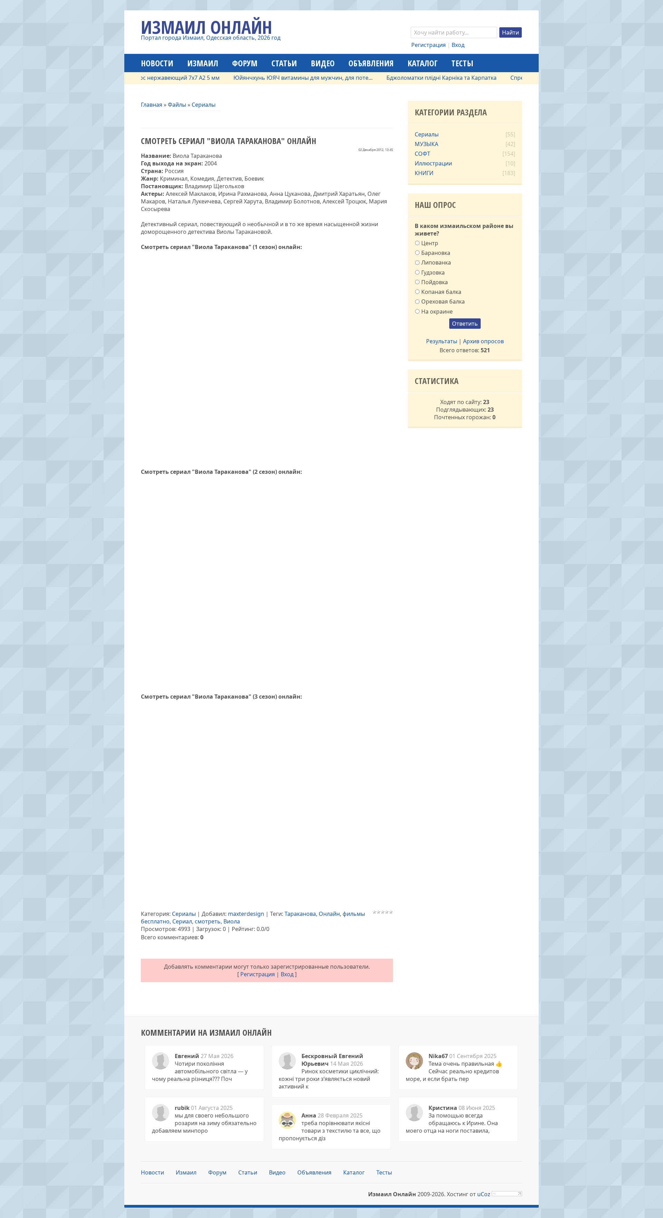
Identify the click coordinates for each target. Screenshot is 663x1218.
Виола (231, 921)
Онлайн (329, 914)
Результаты (441, 341)
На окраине (437, 311)
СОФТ (422, 153)
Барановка (435, 253)
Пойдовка (434, 282)
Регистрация (428, 45)
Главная (151, 104)
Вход (458, 45)
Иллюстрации (433, 163)
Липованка (436, 262)
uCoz (483, 1194)
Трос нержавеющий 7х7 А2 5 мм (152, 77)
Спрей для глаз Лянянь (517, 77)
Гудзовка (433, 272)
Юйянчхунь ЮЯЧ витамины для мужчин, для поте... (278, 77)
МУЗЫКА (426, 144)
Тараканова (300, 914)
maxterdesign (246, 914)
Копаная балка (441, 292)
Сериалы (203, 104)
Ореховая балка (443, 301)
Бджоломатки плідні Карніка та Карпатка (417, 77)
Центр (429, 243)
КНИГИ (424, 173)
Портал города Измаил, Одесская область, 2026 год (210, 37)
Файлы (177, 104)
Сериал (182, 921)
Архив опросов (483, 341)
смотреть (208, 921)
